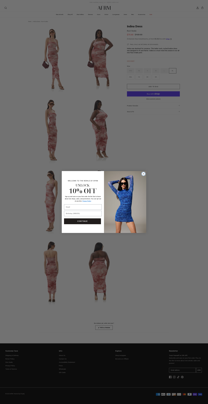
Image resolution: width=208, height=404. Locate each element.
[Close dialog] (143, 174)
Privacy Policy (86, 201)
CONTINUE (82, 221)
